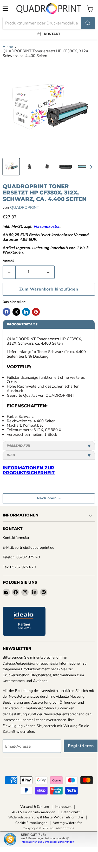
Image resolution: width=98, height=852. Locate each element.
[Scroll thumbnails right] (90, 166)
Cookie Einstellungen (31, 823)
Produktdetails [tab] (22, 324)
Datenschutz (70, 812)
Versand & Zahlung (34, 806)
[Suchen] (88, 23)
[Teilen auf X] (16, 312)
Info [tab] (11, 455)
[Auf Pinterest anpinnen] (36, 312)
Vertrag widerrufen (67, 823)
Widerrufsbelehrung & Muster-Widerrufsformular (45, 817)
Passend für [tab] (18, 445)
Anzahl (8, 261)
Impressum (63, 806)
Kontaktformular (16, 537)
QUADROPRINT (24, 207)
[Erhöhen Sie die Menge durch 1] (48, 272)
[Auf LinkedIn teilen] (26, 312)
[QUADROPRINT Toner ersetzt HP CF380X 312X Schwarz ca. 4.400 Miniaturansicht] (11, 166)
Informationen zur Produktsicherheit (29, 470)
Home (8, 47)
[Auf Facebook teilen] (6, 312)
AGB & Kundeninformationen (33, 812)
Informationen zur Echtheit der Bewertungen (47, 841)
